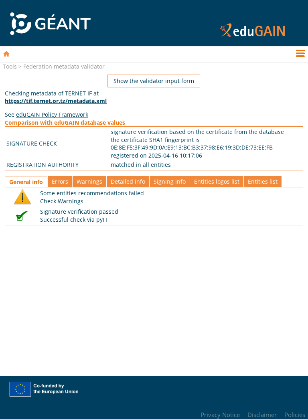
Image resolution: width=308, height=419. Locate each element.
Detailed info (128, 181)
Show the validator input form (153, 81)
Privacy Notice (220, 415)
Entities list (263, 181)
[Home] (6, 53)
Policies (294, 415)
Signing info (170, 181)
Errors (60, 181)
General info (26, 182)
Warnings (89, 181)
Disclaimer (262, 415)
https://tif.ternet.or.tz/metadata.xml (56, 101)
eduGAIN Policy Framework (52, 114)
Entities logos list (216, 181)
